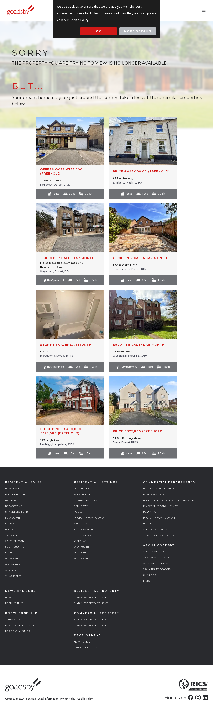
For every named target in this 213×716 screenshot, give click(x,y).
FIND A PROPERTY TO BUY (90, 597)
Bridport (11, 500)
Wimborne (12, 570)
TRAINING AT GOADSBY (157, 569)
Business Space (153, 494)
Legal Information (48, 698)
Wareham (12, 558)
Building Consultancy (158, 488)
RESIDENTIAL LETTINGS (19, 625)
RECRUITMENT (14, 603)
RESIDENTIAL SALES (17, 631)
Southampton (14, 541)
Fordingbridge (15, 523)
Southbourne (14, 547)
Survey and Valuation (158, 535)
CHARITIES (149, 575)
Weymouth (12, 564)
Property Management (90, 517)
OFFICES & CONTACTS (156, 557)
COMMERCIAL (13, 619)
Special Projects (155, 529)
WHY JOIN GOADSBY (156, 563)
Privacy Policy (67, 698)
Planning (149, 512)
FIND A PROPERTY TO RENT (91, 603)
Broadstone (13, 506)
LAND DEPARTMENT (86, 647)
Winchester (13, 576)
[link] (190, 697)
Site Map (31, 698)
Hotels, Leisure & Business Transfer (168, 500)
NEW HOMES (82, 641)
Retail (147, 523)
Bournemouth (15, 494)
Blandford (13, 488)
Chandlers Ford (16, 512)
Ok (98, 31)
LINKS (146, 581)
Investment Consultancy (160, 506)
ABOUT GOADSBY (153, 551)
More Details (137, 31)
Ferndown (12, 517)
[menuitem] (203, 10)
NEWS (9, 597)
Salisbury (12, 535)
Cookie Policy (84, 698)
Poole (9, 529)
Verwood (11, 552)
